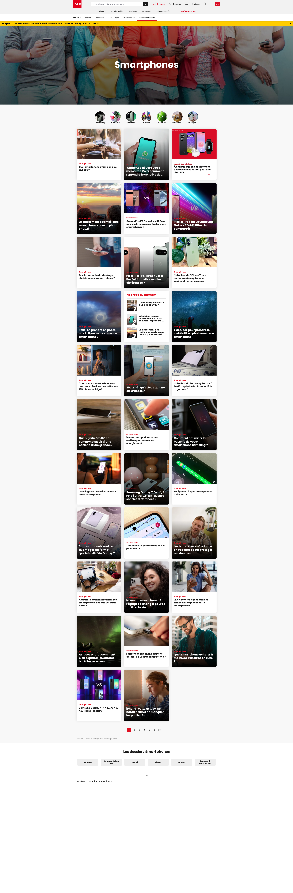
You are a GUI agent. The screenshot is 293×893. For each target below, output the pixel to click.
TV (176, 11)
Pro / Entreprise (175, 4)
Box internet (102, 11)
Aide (186, 4)
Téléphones (132, 11)
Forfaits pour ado (188, 11)
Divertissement (129, 17)
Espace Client (217, 4)
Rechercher (145, 4)
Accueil (88, 17)
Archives (81, 781)
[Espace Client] (217, 4)
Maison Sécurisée (163, 11)
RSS (110, 781)
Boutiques (196, 4)
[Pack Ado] (194, 154)
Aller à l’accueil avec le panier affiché (204, 4)
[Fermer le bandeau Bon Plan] (290, 23)
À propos (100, 781)
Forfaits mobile (117, 11)
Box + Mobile (147, 11)
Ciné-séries (99, 17)
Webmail (211, 4)
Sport (117, 17)
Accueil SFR (77, 4)
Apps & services (159, 4)
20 (159, 730)
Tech (109, 17)
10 (154, 730)
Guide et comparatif (147, 17)
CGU (90, 781)
